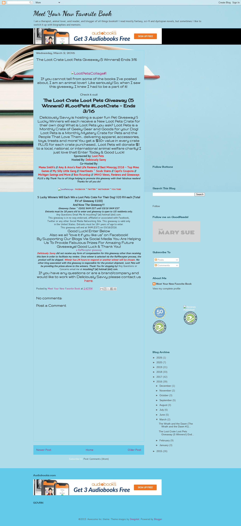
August (163, 405)
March (163, 419)
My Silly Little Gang (64, 171)
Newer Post (43, 450)
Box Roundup (82, 175)
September (166, 400)
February (164, 440)
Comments (163, 265)
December (165, 385)
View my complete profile (166, 288)
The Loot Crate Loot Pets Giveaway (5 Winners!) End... (176, 433)
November (165, 390)
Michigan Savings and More (54, 175)
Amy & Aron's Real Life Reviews (77, 167)
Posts (160, 259)
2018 (159, 371)
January (164, 445)
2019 (159, 367)
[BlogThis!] (105, 289)
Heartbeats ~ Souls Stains (95, 171)
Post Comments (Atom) (96, 458)
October (164, 395)
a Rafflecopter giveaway (89, 250)
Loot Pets (98, 156)
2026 (159, 357)
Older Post (134, 450)
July (162, 409)
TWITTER (92, 189)
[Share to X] (108, 289)
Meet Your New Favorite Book (72, 13)
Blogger (158, 519)
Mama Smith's (47, 167)
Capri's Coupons (124, 171)
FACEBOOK (80, 189)
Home (89, 450)
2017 (159, 376)
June (162, 414)
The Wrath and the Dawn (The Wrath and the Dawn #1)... (176, 425)
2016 (159, 381)
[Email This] (101, 289)
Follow (156, 206)
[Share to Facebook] (111, 289)
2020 (159, 362)
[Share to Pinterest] (115, 289)
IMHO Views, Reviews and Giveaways (116, 175)
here (88, 281)
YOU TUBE (116, 189)
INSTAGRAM (103, 189)
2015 (159, 451)
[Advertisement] (88, 414)
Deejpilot (134, 519)
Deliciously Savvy (96, 160)
